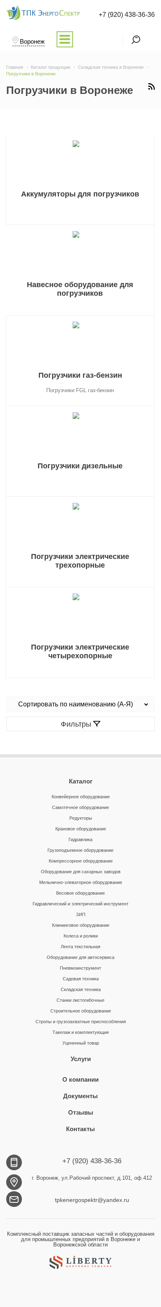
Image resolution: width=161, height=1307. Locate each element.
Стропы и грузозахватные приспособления (81, 1021)
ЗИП (80, 914)
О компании (80, 1079)
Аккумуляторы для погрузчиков (80, 194)
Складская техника (81, 989)
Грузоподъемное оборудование (80, 850)
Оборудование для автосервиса (80, 957)
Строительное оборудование (80, 1010)
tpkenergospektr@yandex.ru (92, 1200)
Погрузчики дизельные (80, 466)
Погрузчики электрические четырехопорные (80, 651)
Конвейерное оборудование (81, 796)
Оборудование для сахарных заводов (81, 871)
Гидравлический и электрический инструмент (80, 903)
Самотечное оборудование (80, 807)
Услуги (81, 1058)
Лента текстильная (80, 946)
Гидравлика (80, 839)
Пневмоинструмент (80, 968)
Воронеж (32, 41)
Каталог (80, 781)
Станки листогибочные (80, 1000)
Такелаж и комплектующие (80, 1032)
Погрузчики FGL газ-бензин (80, 390)
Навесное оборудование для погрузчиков (80, 289)
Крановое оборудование (80, 828)
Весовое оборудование (80, 893)
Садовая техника (81, 978)
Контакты (80, 1128)
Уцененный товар (80, 1042)
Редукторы (80, 818)
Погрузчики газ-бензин (80, 375)
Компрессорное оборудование (81, 860)
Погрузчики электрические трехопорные (80, 560)
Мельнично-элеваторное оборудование (80, 882)
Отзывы (80, 1112)
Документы (80, 1095)
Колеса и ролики (81, 935)
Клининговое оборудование (80, 925)
